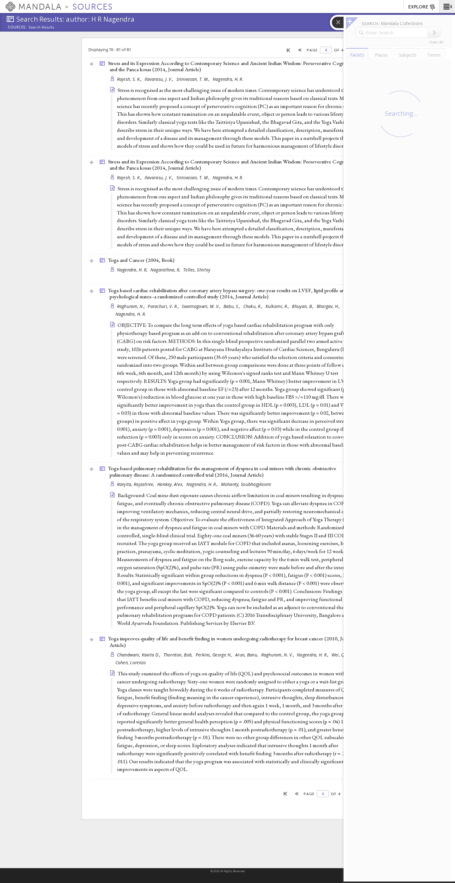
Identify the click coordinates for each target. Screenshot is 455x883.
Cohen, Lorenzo (130, 662)
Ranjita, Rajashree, (136, 484)
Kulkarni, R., (278, 306)
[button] (447, 6)
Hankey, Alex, (171, 484)
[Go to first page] (289, 49)
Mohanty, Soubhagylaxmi (246, 484)
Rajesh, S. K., (130, 79)
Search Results (41, 27)
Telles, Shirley (196, 270)
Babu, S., (232, 306)
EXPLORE (418, 7)
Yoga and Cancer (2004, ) (141, 260)
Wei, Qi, (340, 655)
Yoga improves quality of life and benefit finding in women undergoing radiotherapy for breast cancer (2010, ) (232, 641)
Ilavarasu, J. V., (160, 79)
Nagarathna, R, (166, 270)
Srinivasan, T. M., (193, 79)
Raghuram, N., (131, 306)
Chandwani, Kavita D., (139, 655)
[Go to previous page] (300, 50)
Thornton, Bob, (178, 655)
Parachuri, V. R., (164, 306)
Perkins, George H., (215, 655)
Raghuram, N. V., (278, 655)
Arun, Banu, (247, 655)
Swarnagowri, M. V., (202, 306)
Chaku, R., (253, 306)
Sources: (17, 27)
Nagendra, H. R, (133, 270)
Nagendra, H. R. (228, 79)
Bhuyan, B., (303, 306)
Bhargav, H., (329, 306)
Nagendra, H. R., (202, 484)
